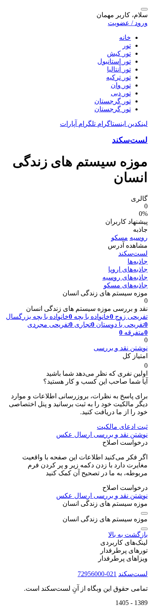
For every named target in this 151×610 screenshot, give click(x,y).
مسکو (119, 237)
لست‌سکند (130, 140)
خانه (125, 37)
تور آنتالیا (119, 69)
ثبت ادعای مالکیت (122, 426)
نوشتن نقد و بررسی (121, 347)
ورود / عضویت (128, 22)
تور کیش (119, 53)
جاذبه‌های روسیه (125, 277)
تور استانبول (114, 61)
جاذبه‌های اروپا (128, 269)
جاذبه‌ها (138, 261)
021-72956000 (97, 573)
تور (126, 45)
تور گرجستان (112, 101)
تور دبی (121, 93)
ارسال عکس (74, 434)
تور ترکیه (118, 77)
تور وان (121, 85)
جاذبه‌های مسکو (126, 285)
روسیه (139, 237)
